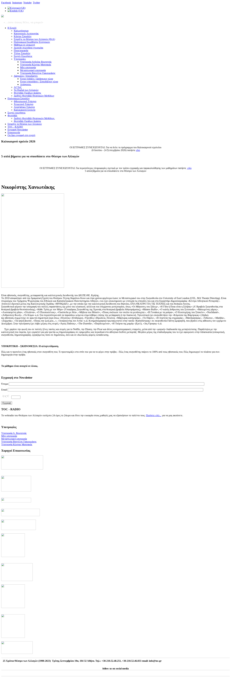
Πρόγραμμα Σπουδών (19, 98)
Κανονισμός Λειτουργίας (26, 33)
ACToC (18, 87)
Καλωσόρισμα (21, 30)
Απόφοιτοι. (25, 84)
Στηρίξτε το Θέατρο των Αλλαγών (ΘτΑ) (34, 39)
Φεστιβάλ (12, 115)
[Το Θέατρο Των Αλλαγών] (2, 16)
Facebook (6, 2)
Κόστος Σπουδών (22, 36)
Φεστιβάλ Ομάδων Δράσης (27, 93)
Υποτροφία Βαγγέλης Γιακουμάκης (37, 73)
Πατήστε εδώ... (153, 415)
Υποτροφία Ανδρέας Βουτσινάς (36, 61)
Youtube (27, 2)
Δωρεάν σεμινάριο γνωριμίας (28, 47)
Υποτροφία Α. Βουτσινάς (14, 433)
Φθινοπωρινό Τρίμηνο (25, 101)
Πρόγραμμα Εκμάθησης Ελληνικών (32, 42)
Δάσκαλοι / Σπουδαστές (26, 76)
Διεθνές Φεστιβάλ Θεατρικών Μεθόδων (34, 95)
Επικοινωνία (14, 132)
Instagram (17, 2)
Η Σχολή (12, 28)
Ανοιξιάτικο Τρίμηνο (24, 107)
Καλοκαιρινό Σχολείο (24, 110)
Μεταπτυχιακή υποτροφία (33, 70)
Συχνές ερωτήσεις (16, 112)
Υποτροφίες (20, 59)
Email (4, 389)
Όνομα (4, 384)
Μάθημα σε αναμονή (24, 44)
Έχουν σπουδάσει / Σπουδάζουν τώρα (39, 81)
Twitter (36, 2)
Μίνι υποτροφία (28, 67)
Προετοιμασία (21, 50)
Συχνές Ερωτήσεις (23, 56)
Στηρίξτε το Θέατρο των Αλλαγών (25, 124)
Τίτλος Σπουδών (22, 53)
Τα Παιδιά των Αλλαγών (26, 90)
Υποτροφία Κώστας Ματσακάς (35, 64)
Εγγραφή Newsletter (18, 129)
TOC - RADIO (15, 126)
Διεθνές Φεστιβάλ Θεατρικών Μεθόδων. (34, 118)
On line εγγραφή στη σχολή (21, 135)
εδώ (138, 150)
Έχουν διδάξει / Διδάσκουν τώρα (36, 78)
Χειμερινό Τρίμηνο (23, 104)
